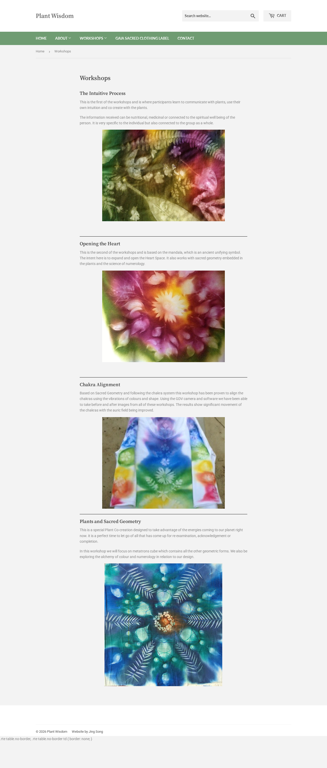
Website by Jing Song (87, 731)
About (61, 38)
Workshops (92, 38)
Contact (186, 38)
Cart (281, 15)
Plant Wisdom (55, 16)
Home (41, 38)
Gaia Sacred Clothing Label (142, 38)
